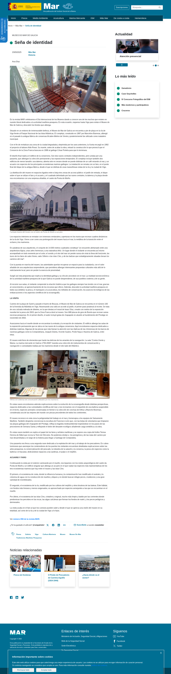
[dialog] (86, 662)
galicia (28, 534)
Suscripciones (122, 7)
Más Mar (18, 26)
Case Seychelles (129, 94)
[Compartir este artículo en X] (47, 525)
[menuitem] (13, 18)
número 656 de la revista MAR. (26, 519)
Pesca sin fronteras (22, 575)
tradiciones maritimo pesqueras (29, 538)
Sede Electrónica (68, 646)
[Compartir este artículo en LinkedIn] (58, 525)
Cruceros (126, 111)
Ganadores (126, 88)
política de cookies (99, 665)
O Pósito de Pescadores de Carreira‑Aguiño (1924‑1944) (58, 578)
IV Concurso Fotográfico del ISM (136, 99)
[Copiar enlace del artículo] (64, 525)
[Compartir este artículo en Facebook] (53, 525)
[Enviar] (160, 7)
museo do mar (75, 534)
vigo (37, 534)
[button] (153, 65)
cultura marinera (49, 534)
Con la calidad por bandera (134, 56)
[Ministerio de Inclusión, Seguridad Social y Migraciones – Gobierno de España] (24, 6)
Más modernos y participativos (135, 105)
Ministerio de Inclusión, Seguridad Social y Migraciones (84, 636)
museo (62, 534)
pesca (18, 534)
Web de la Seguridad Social (73, 641)
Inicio (10, 26)
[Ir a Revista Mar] (58, 6)
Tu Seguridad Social (69, 650)
